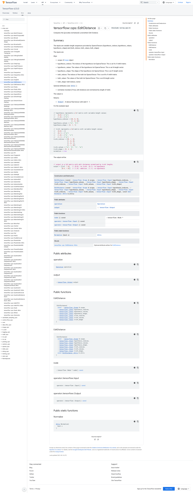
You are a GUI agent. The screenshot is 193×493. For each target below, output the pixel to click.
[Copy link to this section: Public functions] (74, 292)
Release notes (115, 471)
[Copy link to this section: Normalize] (66, 417)
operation (58, 204)
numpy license (59, 451)
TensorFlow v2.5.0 (10, 8)
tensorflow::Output (107, 207)
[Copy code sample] (137, 110)
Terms (31, 489)
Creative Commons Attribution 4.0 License (104, 447)
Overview (5, 13)
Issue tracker (115, 467)
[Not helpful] (137, 23)
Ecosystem (54, 2)
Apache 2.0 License (55, 449)
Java (29, 13)
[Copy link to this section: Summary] (66, 40)
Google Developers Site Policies (82, 449)
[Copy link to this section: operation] (65, 260)
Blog (30, 467)
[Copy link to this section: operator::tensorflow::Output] (83, 393)
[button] (13, 28)
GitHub (180, 2)
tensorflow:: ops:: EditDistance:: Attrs (65, 245)
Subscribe (168, 489)
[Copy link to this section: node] (61, 363)
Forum (31, 471)
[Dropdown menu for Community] (74, 2)
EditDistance (59, 180)
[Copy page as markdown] (105, 28)
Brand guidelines (116, 477)
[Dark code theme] (134, 110)
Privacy (37, 489)
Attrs (73, 86)
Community (68, 2)
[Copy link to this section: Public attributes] (74, 254)
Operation (101, 204)
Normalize (58, 235)
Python (15, 13)
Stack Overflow (116, 474)
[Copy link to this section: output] (62, 275)
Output (61, 102)
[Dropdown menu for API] (46, 2)
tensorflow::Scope (80, 180)
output (56, 207)
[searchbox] (13, 19)
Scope (66, 60)
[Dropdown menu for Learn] (37, 2)
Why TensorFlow (84, 2)
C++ (22, 13)
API (43, 2)
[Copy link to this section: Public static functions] (80, 411)
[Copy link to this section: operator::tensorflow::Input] (81, 378)
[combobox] (150, 2)
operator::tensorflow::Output (66, 225)
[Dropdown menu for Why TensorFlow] (92, 2)
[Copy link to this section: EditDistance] (68, 298)
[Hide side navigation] (24, 489)
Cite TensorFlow (116, 480)
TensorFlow (57, 23)
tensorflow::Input (105, 180)
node (56, 218)
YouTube (32, 480)
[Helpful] (134, 23)
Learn (33, 2)
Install (25, 2)
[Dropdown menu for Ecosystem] (60, 2)
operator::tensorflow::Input (66, 221)
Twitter (31, 477)
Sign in (188, 2)
